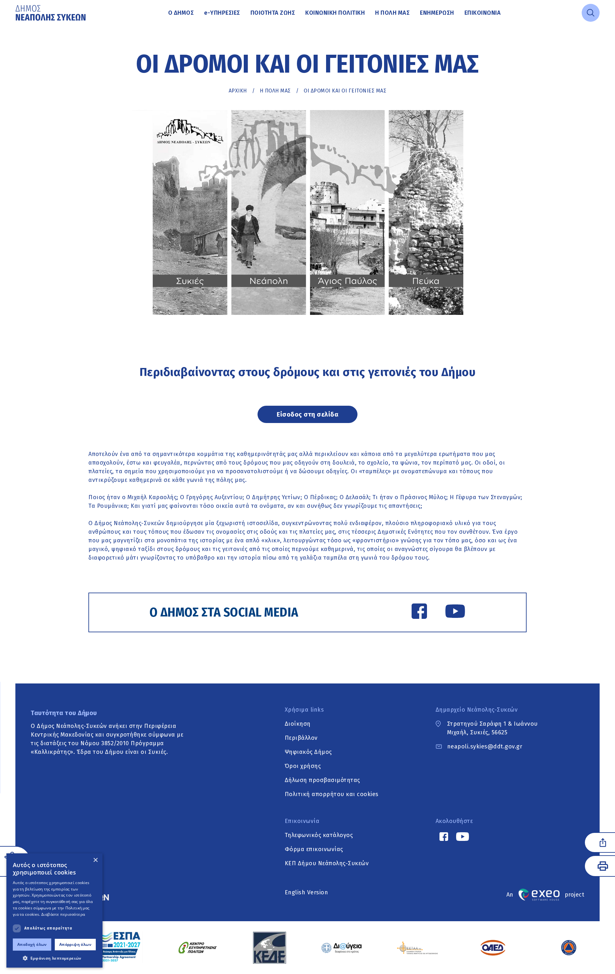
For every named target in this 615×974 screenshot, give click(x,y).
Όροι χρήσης (303, 766)
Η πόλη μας (392, 12)
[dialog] (54, 910)
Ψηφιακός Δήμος (308, 751)
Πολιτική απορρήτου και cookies (332, 794)
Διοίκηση (298, 723)
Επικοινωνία (482, 12)
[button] (54, 958)
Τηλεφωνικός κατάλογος (319, 835)
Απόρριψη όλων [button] (75, 944)
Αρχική (238, 91)
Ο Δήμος (181, 12)
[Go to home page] (51, 13)
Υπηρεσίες (222, 12)
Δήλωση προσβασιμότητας (322, 780)
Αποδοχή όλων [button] (32, 944)
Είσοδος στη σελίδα (307, 414)
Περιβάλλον (301, 737)
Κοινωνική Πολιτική (335, 12)
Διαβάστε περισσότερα (63, 914)
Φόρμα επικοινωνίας (314, 849)
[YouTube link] (455, 612)
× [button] (95, 860)
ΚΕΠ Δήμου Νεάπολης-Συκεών (327, 863)
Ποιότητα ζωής (272, 12)
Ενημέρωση (437, 12)
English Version (306, 892)
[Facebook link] (419, 612)
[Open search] (591, 13)
